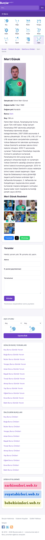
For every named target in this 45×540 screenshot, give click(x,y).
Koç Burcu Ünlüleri (11, 417)
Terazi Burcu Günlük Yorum (14, 379)
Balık (11, 114)
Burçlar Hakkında (8, 518)
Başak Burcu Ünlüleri (12, 441)
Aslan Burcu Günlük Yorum (14, 369)
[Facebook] (3, 527)
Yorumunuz (8, 278)
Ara (42, 8)
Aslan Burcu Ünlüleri (11, 436)
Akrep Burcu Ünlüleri (12, 451)
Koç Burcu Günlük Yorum (13, 350)
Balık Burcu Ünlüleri (28, 49)
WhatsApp (24, 238)
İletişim (4, 523)
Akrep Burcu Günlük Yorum (14, 383)
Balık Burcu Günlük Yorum (14, 403)
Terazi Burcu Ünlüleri (12, 446)
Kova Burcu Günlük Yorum (14, 398)
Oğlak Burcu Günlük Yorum (14, 393)
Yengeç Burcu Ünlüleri (12, 431)
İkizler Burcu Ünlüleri (12, 427)
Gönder (9, 298)
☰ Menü (5, 14)
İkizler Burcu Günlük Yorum (14, 359)
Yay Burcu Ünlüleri (11, 455)
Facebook (9, 238)
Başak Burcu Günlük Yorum (14, 374)
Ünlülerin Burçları (14, 49)
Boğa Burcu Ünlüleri (11, 422)
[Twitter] (7, 527)
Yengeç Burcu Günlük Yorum (15, 364)
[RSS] (11, 527)
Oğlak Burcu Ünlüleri (12, 460)
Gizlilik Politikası (35, 518)
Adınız (6, 260)
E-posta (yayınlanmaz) (12, 269)
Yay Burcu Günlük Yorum (13, 388)
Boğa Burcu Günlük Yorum (14, 355)
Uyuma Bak (22, 336)
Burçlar (6, 3)
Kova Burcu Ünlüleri (11, 465)
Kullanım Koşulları (22, 518)
